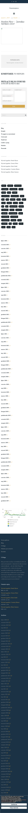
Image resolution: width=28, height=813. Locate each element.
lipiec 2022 (4, 287)
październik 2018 (6, 462)
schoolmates (4, 223)
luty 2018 (3, 493)
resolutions (14, 220)
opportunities (4, 213)
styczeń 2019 (4, 450)
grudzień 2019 (5, 407)
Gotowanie (4, 137)
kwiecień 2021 (5, 345)
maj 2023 (3, 252)
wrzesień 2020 (5, 372)
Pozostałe (3, 148)
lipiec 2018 (4, 473)
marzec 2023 (4, 260)
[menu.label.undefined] (25, 509)
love (7, 206)
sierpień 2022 (4, 283)
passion (20, 213)
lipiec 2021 (4, 334)
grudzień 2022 (5, 268)
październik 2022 (6, 275)
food (7, 199)
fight (3, 199)
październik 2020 (6, 369)
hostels (24, 199)
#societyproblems (14, 189)
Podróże (3, 145)
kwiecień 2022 (5, 299)
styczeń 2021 (4, 357)
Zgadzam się (14, 804)
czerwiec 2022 (5, 291)
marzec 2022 (4, 303)
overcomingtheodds (13, 213)
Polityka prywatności (7, 548)
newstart (12, 209)
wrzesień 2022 (5, 279)
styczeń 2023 (4, 264)
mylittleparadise (5, 209)
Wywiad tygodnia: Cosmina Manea (10, 169)
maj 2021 (3, 341)
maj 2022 (3, 295)
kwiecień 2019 (5, 438)
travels (3, 227)
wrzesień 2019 (5, 419)
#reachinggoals (5, 189)
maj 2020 (3, 388)
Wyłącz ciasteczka (14, 807)
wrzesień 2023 (5, 244)
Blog (2, 128)
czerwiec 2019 (5, 431)
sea (10, 223)
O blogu (3, 546)
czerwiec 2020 (5, 384)
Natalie (15, 18)
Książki (3, 131)
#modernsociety (18, 185)
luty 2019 (3, 446)
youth (14, 227)
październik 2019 (6, 415)
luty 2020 (3, 400)
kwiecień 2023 (5, 256)
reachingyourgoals (5, 220)
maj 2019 (3, 435)
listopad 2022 (4, 271)
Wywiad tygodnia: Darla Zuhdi (9, 166)
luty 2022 (3, 306)
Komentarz (18, 89)
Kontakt (3, 551)
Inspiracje (4, 139)
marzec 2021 (4, 349)
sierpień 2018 (4, 469)
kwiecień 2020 (5, 392)
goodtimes (13, 199)
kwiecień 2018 (5, 485)
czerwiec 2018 (5, 477)
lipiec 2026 (4, 240)
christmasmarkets (15, 196)
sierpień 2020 (4, 376)
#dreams (3, 185)
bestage (3, 192)
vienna (9, 227)
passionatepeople (5, 216)
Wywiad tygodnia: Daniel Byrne (9, 160)
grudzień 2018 (5, 454)
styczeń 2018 (4, 497)
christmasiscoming (5, 196)
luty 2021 (3, 353)
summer (21, 223)
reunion (19, 220)
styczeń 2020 (4, 403)
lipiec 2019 (4, 427)
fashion (22, 196)
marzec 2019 (4, 442)
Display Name (7, 89)
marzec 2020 (4, 396)
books (9, 192)
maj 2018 (3, 481)
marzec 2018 (4, 489)
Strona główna (5, 540)
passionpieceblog (14, 216)
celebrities (15, 192)
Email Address (7, 96)
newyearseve (19, 209)
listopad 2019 (4, 411)
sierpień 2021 (4, 330)
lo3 (2, 206)
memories (21, 206)
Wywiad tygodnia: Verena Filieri (9, 163)
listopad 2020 (4, 365)
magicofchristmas (14, 206)
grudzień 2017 (5, 500)
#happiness (10, 185)
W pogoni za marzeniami (8, 134)
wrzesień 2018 (5, 466)
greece (19, 199)
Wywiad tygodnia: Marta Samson (10, 172)
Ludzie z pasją (5, 142)
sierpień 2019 (4, 423)
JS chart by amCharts (8, 510)
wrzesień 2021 (5, 326)
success (15, 223)
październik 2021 (6, 322)
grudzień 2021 (5, 314)
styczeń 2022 (4, 310)
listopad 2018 (4, 458)
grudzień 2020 (5, 361)
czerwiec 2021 (5, 337)
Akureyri (21, 189)
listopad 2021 (4, 318)
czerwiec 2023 (5, 248)
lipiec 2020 (4, 380)
